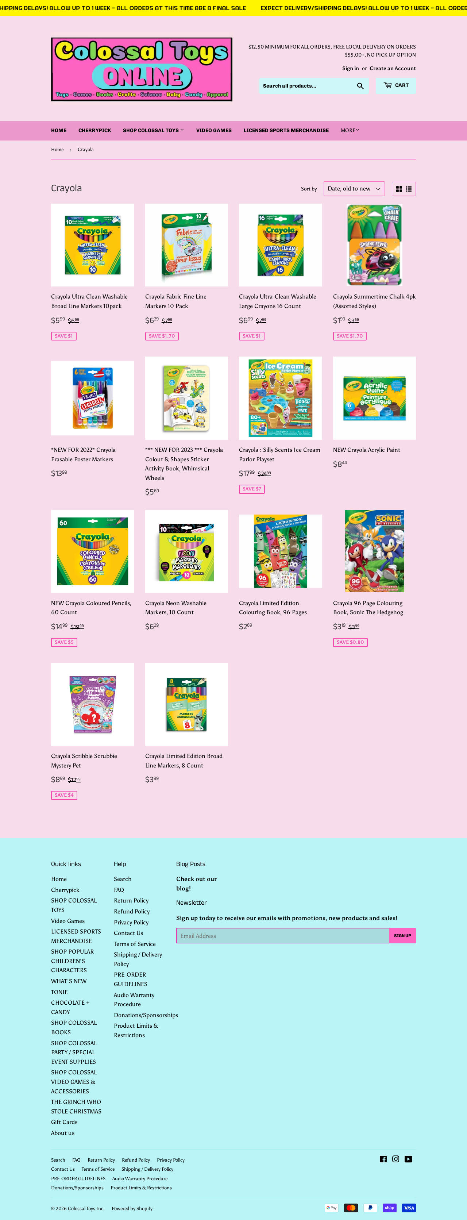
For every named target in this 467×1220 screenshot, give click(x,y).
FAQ (119, 889)
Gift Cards (64, 1122)
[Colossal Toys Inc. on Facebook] (383, 1160)
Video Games (214, 130)
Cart (401, 85)
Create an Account (393, 68)
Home (58, 130)
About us (62, 1132)
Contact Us (128, 933)
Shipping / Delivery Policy (147, 1169)
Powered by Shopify (132, 1208)
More (348, 130)
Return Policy (131, 900)
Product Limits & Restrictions (141, 1187)
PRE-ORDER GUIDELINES (78, 1178)
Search (123, 878)
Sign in (350, 68)
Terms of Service (135, 943)
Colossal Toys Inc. (86, 1208)
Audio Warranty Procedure (139, 1178)
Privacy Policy (131, 922)
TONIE (59, 992)
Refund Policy (132, 911)
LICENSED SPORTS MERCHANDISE (286, 130)
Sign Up (402, 935)
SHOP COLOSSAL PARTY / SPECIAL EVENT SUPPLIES (74, 1052)
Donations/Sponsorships (146, 1015)
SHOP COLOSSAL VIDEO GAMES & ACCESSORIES (74, 1081)
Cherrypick (94, 130)
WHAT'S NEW (68, 981)
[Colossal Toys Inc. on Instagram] (396, 1160)
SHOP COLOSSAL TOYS (151, 130)
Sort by (309, 189)
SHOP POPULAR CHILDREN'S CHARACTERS (72, 961)
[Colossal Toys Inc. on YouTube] (408, 1160)
